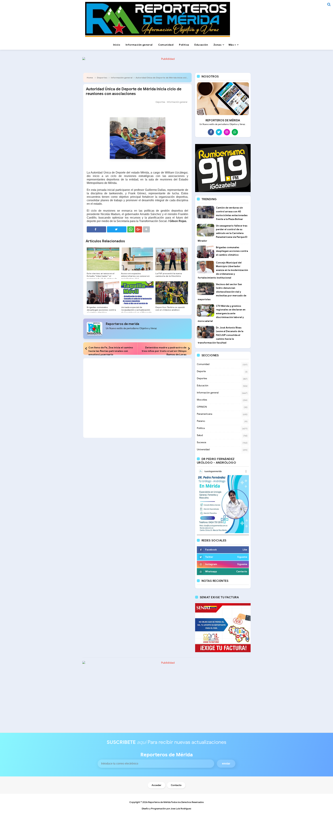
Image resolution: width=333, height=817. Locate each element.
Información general (121, 77)
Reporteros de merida (122, 324)
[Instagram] (227, 132)
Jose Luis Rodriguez (180, 808)
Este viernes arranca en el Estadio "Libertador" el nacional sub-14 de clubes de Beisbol (102, 277)
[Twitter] (219, 132)
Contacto (176, 785)
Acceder (156, 785)
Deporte (201, 371)
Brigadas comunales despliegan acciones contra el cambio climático (101, 310)
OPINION (202, 406)
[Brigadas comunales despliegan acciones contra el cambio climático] (103, 292)
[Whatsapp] (235, 132)
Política (201, 428)
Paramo (201, 421)
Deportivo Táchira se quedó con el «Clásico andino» (170, 308)
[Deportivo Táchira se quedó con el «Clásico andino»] (171, 292)
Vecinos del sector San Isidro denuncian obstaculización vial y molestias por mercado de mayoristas (222, 292)
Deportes (102, 77)
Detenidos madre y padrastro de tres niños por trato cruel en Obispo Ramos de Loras (164, 351)
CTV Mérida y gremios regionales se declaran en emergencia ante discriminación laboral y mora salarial (221, 314)
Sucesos (201, 442)
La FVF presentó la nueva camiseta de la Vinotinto (168, 274)
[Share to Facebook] (96, 229)
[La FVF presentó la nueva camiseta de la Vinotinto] (171, 258)
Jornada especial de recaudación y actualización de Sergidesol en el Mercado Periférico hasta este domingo (136, 312)
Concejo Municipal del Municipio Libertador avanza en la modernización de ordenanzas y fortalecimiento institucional (223, 270)
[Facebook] (211, 132)
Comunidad (203, 364)
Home (90, 77)
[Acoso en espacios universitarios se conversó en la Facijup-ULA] (137, 258)
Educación (202, 385)
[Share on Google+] (138, 229)
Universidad (203, 449)
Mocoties (202, 399)
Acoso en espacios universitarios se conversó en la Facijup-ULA (135, 276)
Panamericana (204, 413)
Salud (200, 435)
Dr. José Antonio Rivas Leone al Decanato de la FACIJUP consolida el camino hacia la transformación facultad (220, 335)
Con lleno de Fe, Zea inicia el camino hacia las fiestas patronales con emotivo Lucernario (110, 351)
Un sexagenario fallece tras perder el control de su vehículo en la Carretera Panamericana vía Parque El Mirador (222, 233)
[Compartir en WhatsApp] (130, 229)
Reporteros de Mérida (159, 802)
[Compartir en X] (116, 229)
